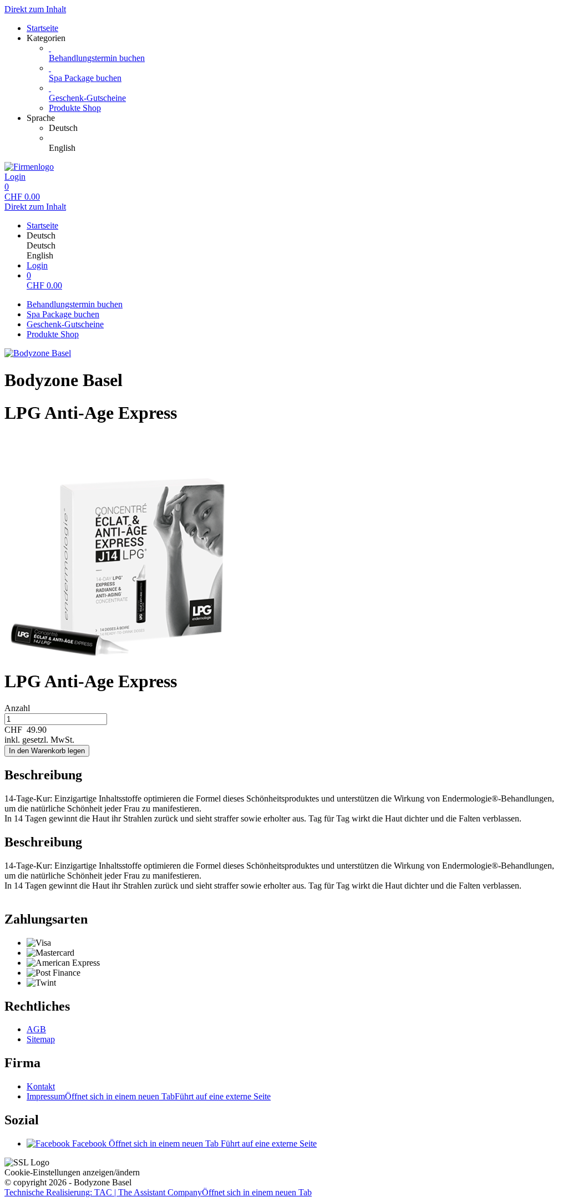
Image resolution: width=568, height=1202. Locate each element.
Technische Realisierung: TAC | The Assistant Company (158, 1192)
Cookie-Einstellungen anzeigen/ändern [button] (72, 1172)
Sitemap (41, 1039)
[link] (306, 128)
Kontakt (41, 1086)
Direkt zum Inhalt (35, 9)
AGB (36, 1029)
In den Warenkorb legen (47, 751)
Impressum (149, 1096)
